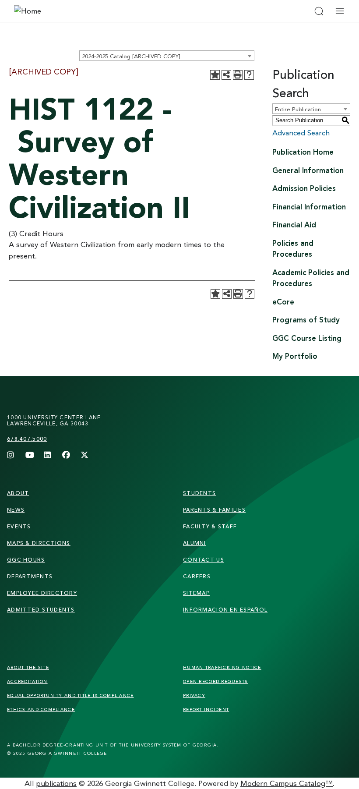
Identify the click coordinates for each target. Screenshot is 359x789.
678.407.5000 (27, 438)
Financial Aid (294, 224)
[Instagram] (11, 455)
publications (56, 783)
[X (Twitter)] (84, 455)
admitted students (41, 609)
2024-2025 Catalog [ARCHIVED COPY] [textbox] (131, 56)
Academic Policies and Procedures (310, 278)
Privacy (194, 695)
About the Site (28, 667)
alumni (194, 543)
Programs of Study (306, 319)
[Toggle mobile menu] (339, 11)
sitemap (196, 593)
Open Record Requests (215, 681)
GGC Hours (26, 559)
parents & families (214, 509)
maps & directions (38, 543)
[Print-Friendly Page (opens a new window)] (238, 75)
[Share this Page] (226, 75)
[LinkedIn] (48, 455)
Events (19, 526)
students (199, 493)
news (16, 509)
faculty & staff (210, 526)
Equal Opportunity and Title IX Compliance (70, 695)
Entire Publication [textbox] (298, 109)
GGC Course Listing (306, 338)
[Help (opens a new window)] (249, 75)
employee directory (42, 593)
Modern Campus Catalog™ (286, 783)
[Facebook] (66, 455)
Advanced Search (301, 132)
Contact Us (203, 559)
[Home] (54, 11)
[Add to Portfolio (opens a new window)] (215, 75)
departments (30, 576)
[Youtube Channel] (29, 455)
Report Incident (206, 709)
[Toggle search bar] (318, 11)
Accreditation (27, 681)
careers (197, 576)
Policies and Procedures (292, 248)
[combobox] (166, 55)
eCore (283, 301)
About (18, 493)
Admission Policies (304, 188)
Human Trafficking (222, 667)
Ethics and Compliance (41, 709)
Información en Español (225, 609)
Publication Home (303, 151)
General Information (308, 170)
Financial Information (309, 206)
